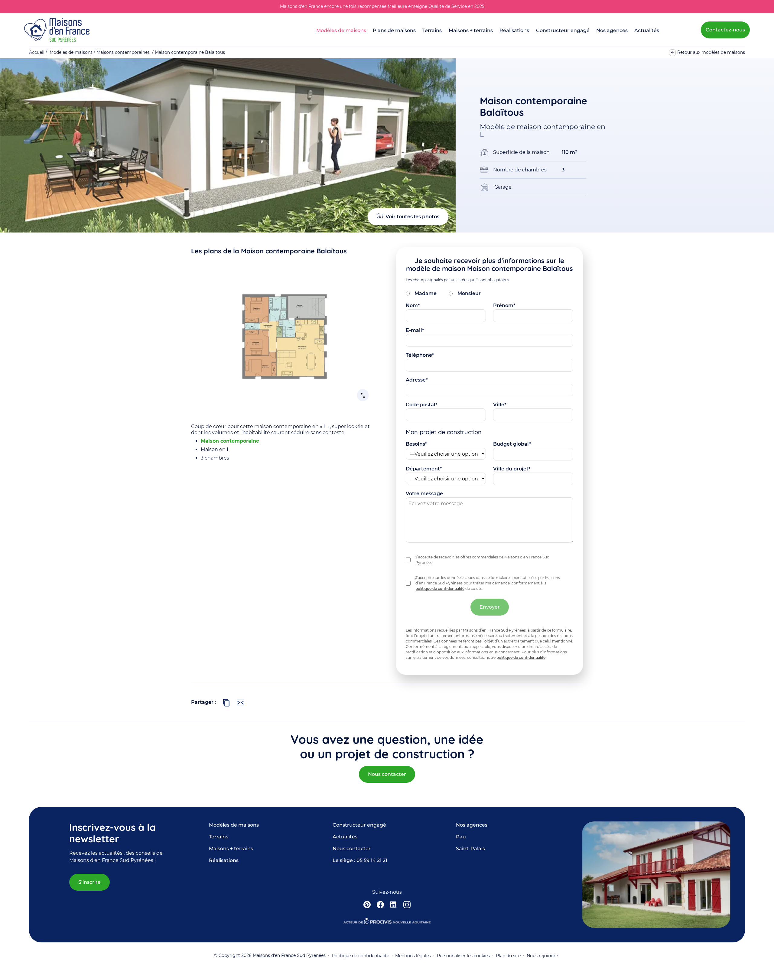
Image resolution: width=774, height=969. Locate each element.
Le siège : (360, 860)
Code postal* (421, 405)
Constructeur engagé (563, 30)
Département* (424, 469)
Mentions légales (413, 955)
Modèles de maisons (341, 30)
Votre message (424, 493)
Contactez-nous (725, 30)
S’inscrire (89, 882)
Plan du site (508, 955)
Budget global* (512, 444)
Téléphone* (420, 355)
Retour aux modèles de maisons (711, 52)
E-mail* (415, 330)
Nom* (413, 305)
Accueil (36, 52)
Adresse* (417, 380)
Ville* (499, 405)
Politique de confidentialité (360, 955)
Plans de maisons (394, 30)
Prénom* (504, 305)
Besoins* (416, 444)
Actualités (646, 30)
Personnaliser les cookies (463, 955)
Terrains (432, 30)
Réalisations (514, 30)
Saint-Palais (470, 848)
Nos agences (612, 30)
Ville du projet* (512, 469)
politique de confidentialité (439, 588)
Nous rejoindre (542, 955)
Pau (461, 837)
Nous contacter (387, 774)
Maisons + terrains (471, 30)
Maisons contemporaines (123, 52)
